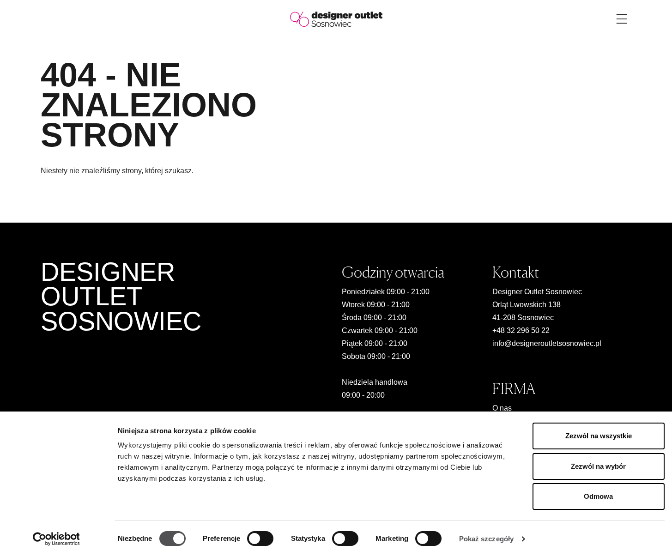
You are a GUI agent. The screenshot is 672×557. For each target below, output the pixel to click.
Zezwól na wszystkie (598, 436)
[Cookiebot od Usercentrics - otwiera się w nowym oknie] (56, 539)
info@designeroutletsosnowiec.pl (546, 343)
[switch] (260, 538)
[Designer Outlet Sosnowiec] (336, 19)
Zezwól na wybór (598, 466)
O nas (502, 408)
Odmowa (598, 496)
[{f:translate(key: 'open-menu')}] (621, 19)
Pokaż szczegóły (486, 539)
